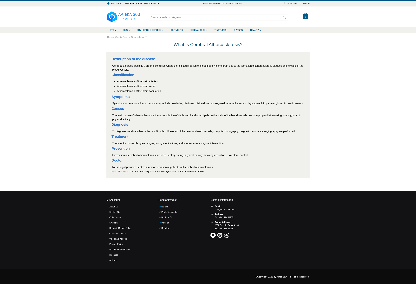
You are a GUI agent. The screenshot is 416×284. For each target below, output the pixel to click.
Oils (125, 30)
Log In (306, 3)
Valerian (165, 223)
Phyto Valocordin (169, 212)
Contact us (153, 3)
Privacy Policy (116, 244)
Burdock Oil (166, 217)
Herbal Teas (197, 30)
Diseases (113, 255)
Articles (113, 260)
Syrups (238, 30)
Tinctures (220, 30)
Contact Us (114, 212)
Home (110, 37)
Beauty (254, 30)
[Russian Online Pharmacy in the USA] (123, 16)
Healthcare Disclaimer (119, 249)
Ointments (176, 30)
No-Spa (164, 206)
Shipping (113, 223)
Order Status (135, 3)
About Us (113, 206)
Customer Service (117, 233)
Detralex (165, 228)
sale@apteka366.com (225, 209)
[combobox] (219, 17)
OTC (112, 30)
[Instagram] (219, 234)
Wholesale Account (118, 239)
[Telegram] (226, 234)
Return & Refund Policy (120, 228)
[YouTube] (213, 234)
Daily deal (292, 3)
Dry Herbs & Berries (149, 30)
